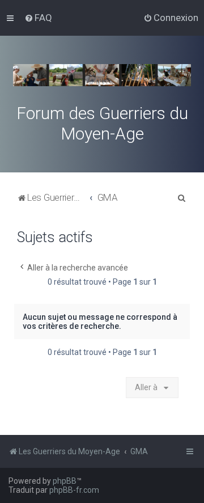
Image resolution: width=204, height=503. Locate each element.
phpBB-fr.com (74, 489)
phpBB (64, 480)
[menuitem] (38, 18)
